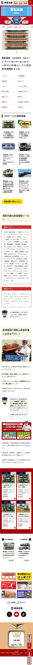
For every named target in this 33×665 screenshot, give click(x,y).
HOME (3, 27)
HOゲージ (22, 27)
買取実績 (9, 27)
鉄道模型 (15, 27)
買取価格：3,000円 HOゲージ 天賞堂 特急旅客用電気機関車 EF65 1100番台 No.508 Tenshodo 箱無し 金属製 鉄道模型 (8, 186)
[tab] (16, 52)
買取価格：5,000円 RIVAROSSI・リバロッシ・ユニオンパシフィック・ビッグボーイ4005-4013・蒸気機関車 (24, 186)
